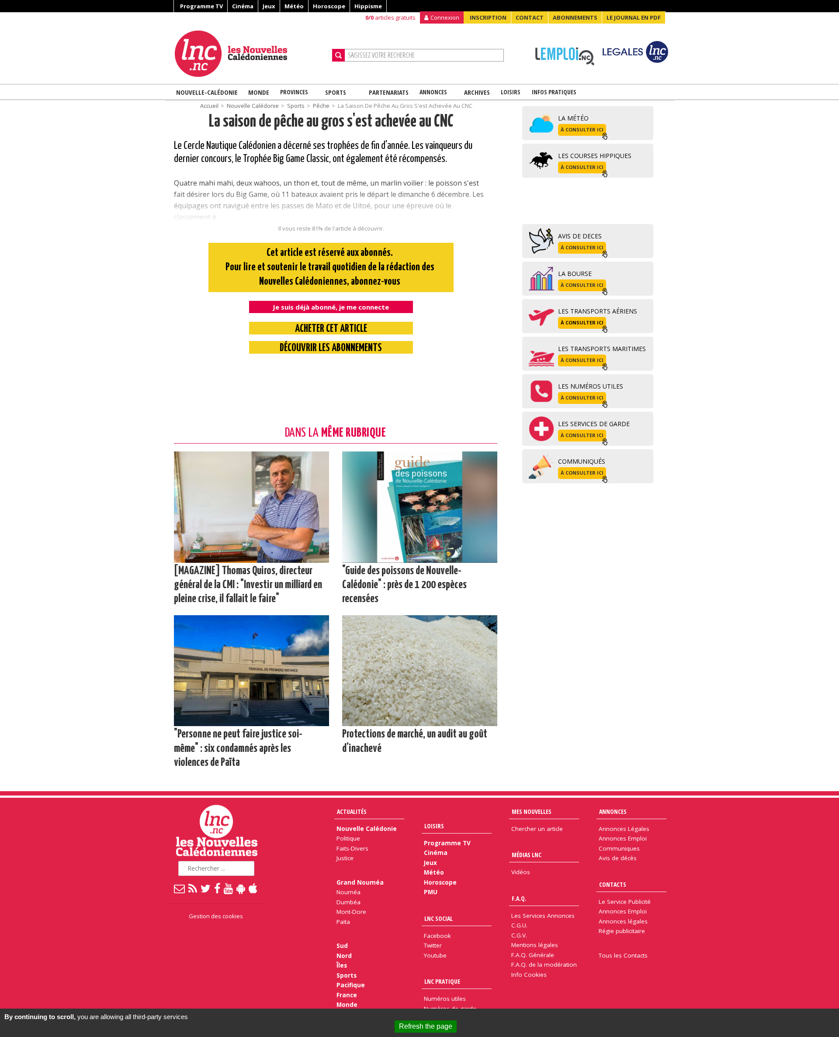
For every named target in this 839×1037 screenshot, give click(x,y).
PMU (430, 892)
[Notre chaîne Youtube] (229, 888)
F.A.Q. (519, 898)
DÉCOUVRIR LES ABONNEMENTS (331, 348)
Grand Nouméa (360, 882)
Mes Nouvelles (531, 811)
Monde (258, 92)
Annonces (433, 92)
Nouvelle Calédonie (253, 106)
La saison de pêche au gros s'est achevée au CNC (331, 122)
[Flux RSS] (193, 888)
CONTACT (530, 17)
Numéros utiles (445, 999)
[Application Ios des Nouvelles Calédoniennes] (253, 888)
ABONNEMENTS (575, 17)
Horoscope (329, 6)
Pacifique (350, 985)
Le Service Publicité (625, 902)
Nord (344, 956)
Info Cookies (529, 974)
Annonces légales (623, 921)
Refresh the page (425, 1026)
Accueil (209, 106)
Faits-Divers (352, 848)
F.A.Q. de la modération (544, 964)
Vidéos (520, 872)
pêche (321, 106)
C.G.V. (519, 935)
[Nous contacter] (180, 888)
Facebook (437, 936)
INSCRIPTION (488, 17)
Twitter (433, 945)
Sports (335, 92)
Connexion (444, 17)
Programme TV (201, 6)
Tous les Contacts (623, 955)
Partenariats (389, 92)
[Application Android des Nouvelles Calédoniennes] (241, 888)
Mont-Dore (351, 912)
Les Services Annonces (543, 916)
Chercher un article (537, 829)
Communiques (619, 848)
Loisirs (510, 92)
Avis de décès (618, 858)
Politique (348, 838)
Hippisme (368, 6)
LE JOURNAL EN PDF (634, 17)
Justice (345, 858)
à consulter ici (582, 129)
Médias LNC (526, 855)
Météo (294, 6)
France (346, 995)
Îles (341, 965)
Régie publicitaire (622, 931)
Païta (343, 922)
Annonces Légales (624, 829)
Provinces (294, 92)
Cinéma (242, 6)
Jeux (269, 6)
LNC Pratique (442, 981)
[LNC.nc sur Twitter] (206, 888)
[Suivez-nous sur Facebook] (217, 888)
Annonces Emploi (623, 838)
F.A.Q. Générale (532, 955)
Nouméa (348, 892)
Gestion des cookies (216, 916)
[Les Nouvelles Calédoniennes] (250, 53)
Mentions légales (534, 945)
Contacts (612, 884)
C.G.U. (519, 925)
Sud (342, 946)
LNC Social (438, 918)
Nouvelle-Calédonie (207, 92)
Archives (477, 92)
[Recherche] (338, 55)
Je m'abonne (621, 24)
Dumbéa (348, 902)
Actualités (352, 811)
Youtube (435, 955)
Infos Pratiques (554, 92)
